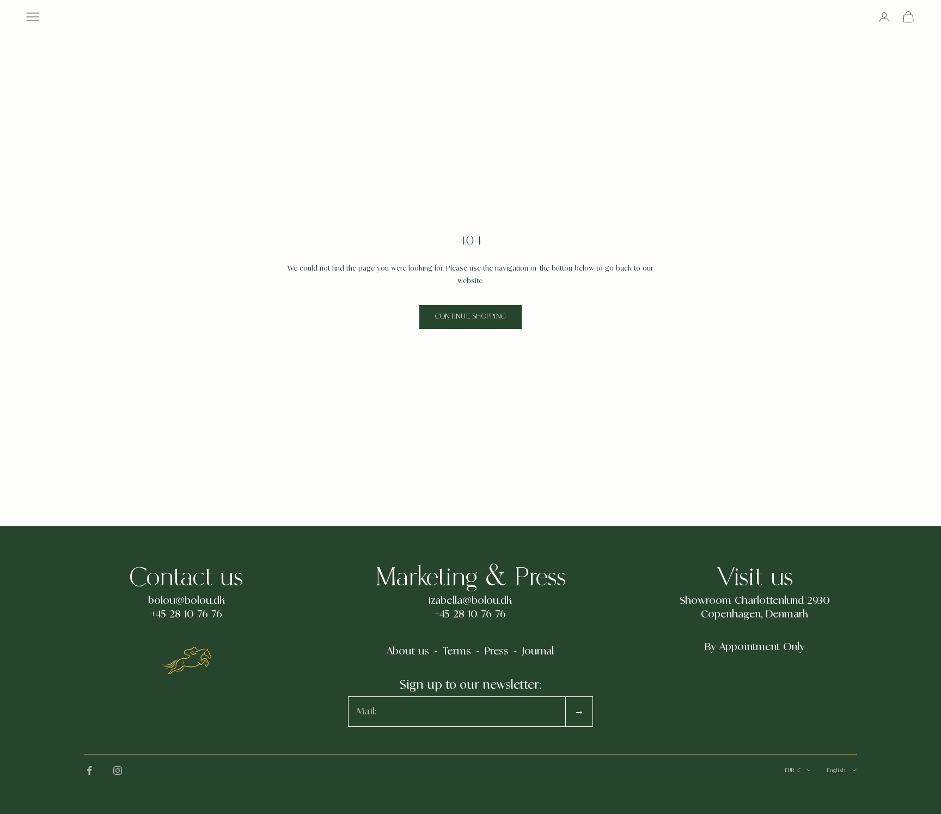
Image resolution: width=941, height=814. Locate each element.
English (836, 770)
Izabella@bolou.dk (470, 601)
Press (497, 651)
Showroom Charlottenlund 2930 (755, 601)
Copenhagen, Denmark (754, 614)
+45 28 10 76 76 (186, 614)
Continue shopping (470, 317)
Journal (538, 651)
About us (408, 651)
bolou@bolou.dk (186, 601)
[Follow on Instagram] (117, 770)
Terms (457, 651)
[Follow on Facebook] (89, 770)
